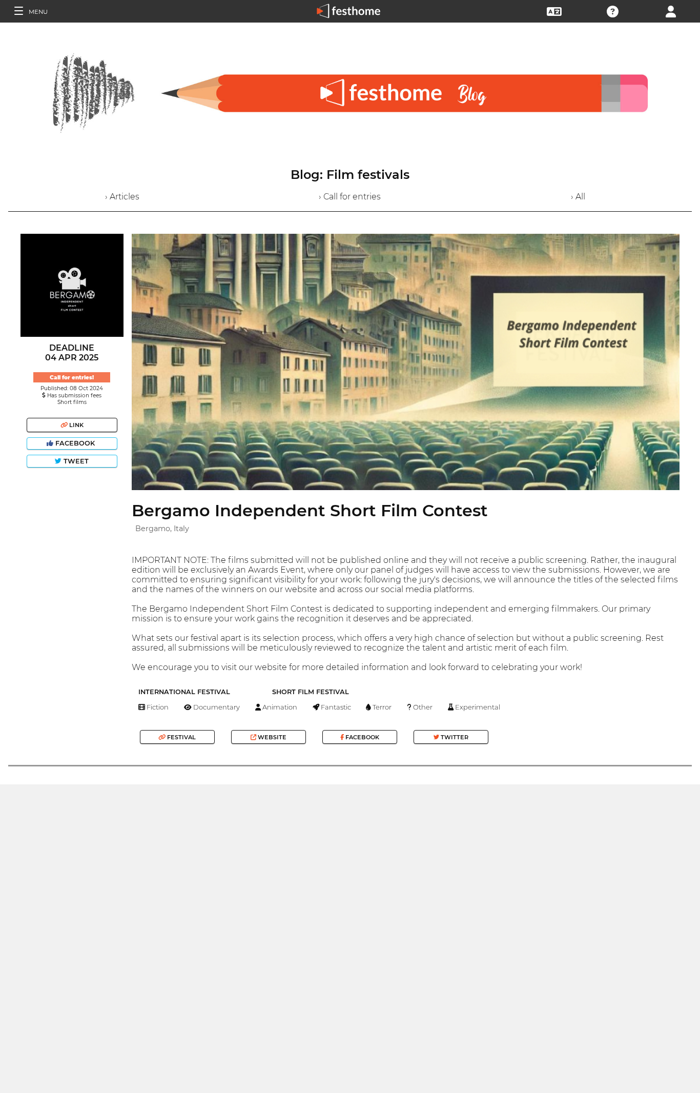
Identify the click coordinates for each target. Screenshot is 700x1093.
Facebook (75, 443)
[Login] (671, 10)
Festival (181, 737)
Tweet (75, 461)
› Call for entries (350, 196)
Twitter (453, 737)
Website (271, 737)
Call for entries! (72, 377)
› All (578, 196)
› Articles (122, 196)
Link (76, 425)
